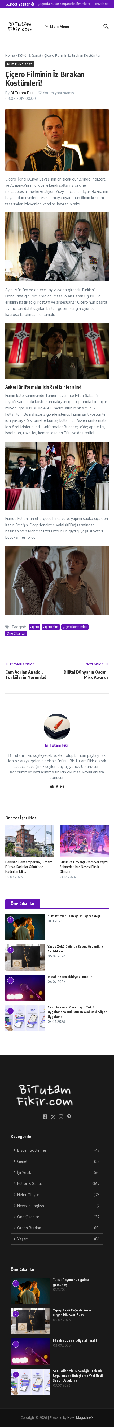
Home (10, 55)
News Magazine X (80, 1418)
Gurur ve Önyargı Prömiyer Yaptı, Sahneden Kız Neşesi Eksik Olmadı (84, 867)
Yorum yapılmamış (58, 93)
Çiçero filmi (51, 627)
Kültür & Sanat (29, 55)
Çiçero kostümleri (75, 627)
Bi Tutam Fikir (22, 93)
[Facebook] (57, 787)
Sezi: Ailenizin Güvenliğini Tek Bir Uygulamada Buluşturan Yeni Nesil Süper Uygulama (77, 1012)
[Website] (52, 787)
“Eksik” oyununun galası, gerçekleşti (74, 916)
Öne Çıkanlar (16, 633)
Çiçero (34, 627)
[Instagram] (62, 787)
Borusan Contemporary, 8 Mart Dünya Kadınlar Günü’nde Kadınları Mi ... (28, 867)
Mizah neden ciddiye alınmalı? (70, 977)
